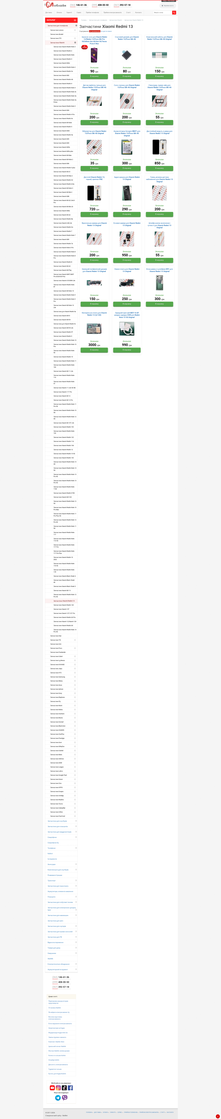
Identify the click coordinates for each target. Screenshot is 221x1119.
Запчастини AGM (56, 763)
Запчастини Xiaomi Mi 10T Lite (64, 423)
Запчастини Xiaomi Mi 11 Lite (63, 371)
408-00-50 (100, 5)
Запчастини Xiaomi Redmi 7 (63, 231)
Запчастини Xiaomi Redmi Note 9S (64, 352)
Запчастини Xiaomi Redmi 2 (63, 51)
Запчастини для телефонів (58, 25)
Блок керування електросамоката (60, 1023)
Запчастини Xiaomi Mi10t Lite (63, 328)
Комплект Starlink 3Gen (56, 1042)
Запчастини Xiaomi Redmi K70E (64, 493)
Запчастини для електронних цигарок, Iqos (62, 909)
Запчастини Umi (55, 644)
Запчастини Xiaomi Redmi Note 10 (65, 340)
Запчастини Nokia (56, 709)
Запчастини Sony (56, 693)
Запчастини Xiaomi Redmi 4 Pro (64, 114)
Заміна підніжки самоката (57, 1037)
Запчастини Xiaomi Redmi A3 (63, 625)
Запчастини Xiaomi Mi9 (61, 239)
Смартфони (52, 837)
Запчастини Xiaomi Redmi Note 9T (64, 383)
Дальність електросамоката (58, 1064)
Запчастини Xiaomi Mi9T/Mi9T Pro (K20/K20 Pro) (64, 275)
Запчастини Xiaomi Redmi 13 (64, 601)
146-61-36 (78, 5)
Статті (128, 12)
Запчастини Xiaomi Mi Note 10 (64, 291)
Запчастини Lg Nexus (57, 660)
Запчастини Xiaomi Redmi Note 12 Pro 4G (65, 521)
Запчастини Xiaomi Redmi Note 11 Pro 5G (65, 405)
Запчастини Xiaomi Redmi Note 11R (64, 571)
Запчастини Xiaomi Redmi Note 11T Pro (64, 546)
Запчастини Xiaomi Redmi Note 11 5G (65, 527)
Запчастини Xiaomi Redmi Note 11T (64, 533)
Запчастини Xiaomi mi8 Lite (63, 223)
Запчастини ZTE (55, 38)
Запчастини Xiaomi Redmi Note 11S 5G (64, 540)
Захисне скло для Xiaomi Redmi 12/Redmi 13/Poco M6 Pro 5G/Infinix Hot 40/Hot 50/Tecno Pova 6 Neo (94, 40)
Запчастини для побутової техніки (60, 902)
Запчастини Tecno (56, 804)
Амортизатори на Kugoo (56, 1028)
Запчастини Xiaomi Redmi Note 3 (65, 47)
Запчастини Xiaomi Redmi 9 (63, 336)
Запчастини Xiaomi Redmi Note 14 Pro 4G (65, 631)
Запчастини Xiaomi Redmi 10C (64, 427)
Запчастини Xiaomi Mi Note (63, 122)
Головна (84, 20)
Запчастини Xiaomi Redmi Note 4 (65, 88)
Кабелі (50, 853)
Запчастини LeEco (56, 771)
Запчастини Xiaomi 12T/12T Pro (64, 613)
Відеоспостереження (55, 942)
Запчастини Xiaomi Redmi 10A (64, 445)
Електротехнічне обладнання (59, 964)
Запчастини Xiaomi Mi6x (62, 211)
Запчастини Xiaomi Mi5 (61, 139)
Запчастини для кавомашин (58, 915)
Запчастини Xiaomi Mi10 (62, 316)
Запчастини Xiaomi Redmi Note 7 (65, 235)
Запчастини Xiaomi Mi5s (62, 147)
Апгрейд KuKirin (53, 1060)
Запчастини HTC (56, 673)
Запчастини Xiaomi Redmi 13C (64, 458)
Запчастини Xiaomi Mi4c (62, 63)
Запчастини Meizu (56, 681)
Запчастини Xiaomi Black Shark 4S (64, 581)
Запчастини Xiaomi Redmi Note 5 (65, 106)
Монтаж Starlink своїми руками (59, 1051)
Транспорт (52, 880)
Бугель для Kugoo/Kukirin (57, 1074)
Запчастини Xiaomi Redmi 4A (63, 79)
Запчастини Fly (55, 701)
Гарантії (69, 12)
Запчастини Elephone (57, 697)
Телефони (51, 848)
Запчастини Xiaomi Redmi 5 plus (64, 168)
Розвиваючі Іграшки (55, 875)
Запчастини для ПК (55, 937)
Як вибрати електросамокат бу (59, 1012)
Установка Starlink (54, 1008)
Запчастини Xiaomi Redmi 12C (64, 437)
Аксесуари (51, 864)
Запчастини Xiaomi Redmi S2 (63, 180)
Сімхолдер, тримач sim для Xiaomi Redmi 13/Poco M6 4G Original (159, 87)
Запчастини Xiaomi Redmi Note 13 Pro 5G (65, 482)
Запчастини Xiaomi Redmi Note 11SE (64, 488)
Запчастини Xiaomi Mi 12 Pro (63, 400)
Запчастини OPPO (56, 787)
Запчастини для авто (55, 921)
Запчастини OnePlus (57, 734)
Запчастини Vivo (55, 783)
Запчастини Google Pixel (58, 775)
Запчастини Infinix (56, 812)
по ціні (103, 31)
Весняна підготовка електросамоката (55, 1018)
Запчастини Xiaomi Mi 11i (62, 590)
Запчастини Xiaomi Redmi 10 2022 (63, 558)
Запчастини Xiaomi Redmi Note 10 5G (65, 411)
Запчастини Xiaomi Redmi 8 (63, 262)
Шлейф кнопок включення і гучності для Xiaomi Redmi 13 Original (159, 225)
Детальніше (94, 67)
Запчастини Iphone (56, 689)
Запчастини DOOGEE (57, 664)
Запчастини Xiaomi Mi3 (61, 143)
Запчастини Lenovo (56, 30)
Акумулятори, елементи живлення (60, 891)
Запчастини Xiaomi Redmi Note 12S (64, 432)
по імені (109, 31)
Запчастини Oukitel (56, 750)
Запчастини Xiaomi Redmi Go (63, 227)
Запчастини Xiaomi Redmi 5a (63, 135)
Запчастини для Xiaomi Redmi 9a (65, 311)
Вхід (164, 1)
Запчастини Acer (56, 742)
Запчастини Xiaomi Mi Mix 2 (63, 192)
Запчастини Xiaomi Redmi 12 (63, 449)
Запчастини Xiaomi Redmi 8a (63, 219)
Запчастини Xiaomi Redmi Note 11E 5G (64, 565)
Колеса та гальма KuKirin (57, 1055)
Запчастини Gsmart (57, 722)
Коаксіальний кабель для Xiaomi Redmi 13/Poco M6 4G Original (159, 38)
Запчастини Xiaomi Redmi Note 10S (64, 366)
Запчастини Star (55, 636)
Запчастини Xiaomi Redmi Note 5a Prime (65, 101)
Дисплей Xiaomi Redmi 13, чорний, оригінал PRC (94, 178)
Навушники (52, 953)
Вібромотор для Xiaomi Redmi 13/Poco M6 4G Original (94, 132)
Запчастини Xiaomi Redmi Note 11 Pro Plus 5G (65, 515)
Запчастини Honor (56, 779)
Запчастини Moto (56, 754)
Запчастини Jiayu (56, 668)
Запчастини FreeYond (57, 816)
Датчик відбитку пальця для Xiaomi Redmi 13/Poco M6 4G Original (94, 87)
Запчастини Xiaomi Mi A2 (62, 215)
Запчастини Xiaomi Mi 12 (62, 396)
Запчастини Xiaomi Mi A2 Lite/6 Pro (64, 201)
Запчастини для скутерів (57, 926)
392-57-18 (122, 5)
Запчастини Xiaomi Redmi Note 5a (65, 96)
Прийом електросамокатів (113, 12)
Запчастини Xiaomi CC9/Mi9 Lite (64, 280)
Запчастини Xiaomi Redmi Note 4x (65, 92)
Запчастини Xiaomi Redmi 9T (63, 332)
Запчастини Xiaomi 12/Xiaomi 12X (65, 621)
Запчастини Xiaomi (57, 43)
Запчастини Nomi (56, 705)
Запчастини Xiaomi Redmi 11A (64, 441)
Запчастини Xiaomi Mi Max (62, 155)
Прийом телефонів (92, 12)
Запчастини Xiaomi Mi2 (61, 75)
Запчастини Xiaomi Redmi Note (64, 55)
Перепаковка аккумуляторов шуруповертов (58, 1002)
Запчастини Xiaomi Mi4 (61, 110)
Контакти (138, 12)
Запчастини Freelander (58, 652)
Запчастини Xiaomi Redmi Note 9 (65, 295)
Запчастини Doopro (56, 791)
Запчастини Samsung (57, 677)
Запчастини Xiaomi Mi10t (62, 320)
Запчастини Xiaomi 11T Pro (63, 392)
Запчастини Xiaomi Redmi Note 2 (65, 67)
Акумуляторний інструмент (58, 969)
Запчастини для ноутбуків (57, 821)
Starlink (50, 959)
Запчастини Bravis (56, 718)
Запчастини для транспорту (58, 886)
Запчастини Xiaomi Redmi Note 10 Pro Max (65, 508)
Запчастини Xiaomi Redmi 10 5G (64, 454)
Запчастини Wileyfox (57, 746)
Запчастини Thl (55, 640)
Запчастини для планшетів (58, 826)
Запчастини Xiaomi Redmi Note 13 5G (65, 469)
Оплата (59, 12)
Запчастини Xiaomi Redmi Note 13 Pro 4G (65, 475)
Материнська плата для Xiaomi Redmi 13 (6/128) (94, 314)
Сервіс (79, 12)
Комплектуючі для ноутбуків (58, 870)
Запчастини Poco (56, 648)
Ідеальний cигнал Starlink (57, 1046)
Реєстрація (171, 1)
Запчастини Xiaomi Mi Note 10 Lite (64, 306)
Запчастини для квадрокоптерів (59, 832)
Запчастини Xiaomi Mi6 (61, 163)
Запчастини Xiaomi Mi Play (62, 270)
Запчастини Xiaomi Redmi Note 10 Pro (65, 345)
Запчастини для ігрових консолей (60, 932)
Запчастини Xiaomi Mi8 (61, 196)
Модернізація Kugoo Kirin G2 (58, 1033)
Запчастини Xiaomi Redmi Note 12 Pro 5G (65, 596)
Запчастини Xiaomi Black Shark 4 (65, 576)
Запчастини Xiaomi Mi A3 (62, 266)
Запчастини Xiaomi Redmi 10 (63, 357)
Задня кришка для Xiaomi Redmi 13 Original (127, 178)
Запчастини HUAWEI (57, 730)
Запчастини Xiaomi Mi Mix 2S (63, 206)
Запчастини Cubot (56, 656)
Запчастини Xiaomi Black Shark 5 (65, 586)
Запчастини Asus (56, 685)
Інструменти (52, 859)
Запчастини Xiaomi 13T (61, 609)
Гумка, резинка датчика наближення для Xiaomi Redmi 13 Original (159, 179)
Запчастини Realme (57, 800)
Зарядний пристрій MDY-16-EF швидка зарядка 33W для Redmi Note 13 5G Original (127, 315)
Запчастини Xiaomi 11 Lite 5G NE (65, 388)
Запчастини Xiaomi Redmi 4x (63, 118)
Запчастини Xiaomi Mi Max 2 (63, 176)
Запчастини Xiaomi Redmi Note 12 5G (65, 502)
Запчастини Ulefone (57, 759)
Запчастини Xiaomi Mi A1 (62, 172)
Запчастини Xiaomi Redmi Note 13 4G (65, 463)
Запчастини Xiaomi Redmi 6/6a (64, 184)
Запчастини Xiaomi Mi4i (62, 131)
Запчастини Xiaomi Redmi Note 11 (65, 361)
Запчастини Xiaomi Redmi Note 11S (64, 376)
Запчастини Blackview (57, 726)
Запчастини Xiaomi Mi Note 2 (63, 159)
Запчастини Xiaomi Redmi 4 (63, 83)
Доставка (48, 12)
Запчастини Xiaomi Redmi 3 (63, 59)
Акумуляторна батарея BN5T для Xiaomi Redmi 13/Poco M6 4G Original (127, 133)
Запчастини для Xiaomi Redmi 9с (65, 324)
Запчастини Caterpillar (57, 808)
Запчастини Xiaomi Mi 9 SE (63, 497)
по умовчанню (94, 31)
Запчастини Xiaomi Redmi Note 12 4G (65, 418)
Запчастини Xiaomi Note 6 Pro (64, 247)
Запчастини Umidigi (57, 795)
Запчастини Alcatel (56, 34)
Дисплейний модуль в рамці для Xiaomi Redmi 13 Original (159, 132)
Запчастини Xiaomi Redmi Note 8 (65, 252)
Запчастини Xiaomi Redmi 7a (63, 243)
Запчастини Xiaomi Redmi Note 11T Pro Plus (64, 552)
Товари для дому (54, 948)
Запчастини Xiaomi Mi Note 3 (63, 188)
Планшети (51, 897)
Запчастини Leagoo (57, 767)
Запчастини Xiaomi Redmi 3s (63, 71)
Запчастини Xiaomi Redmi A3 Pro (65, 617)
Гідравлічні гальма (54, 1069)
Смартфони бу (53, 843)
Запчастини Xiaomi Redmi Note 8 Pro (65, 257)
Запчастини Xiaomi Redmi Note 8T (64, 286)
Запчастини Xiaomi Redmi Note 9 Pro (65, 300)
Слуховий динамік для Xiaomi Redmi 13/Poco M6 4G (127, 38)
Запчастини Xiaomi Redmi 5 (63, 127)
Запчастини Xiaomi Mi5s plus (63, 151)
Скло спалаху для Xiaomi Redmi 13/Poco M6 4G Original (127, 86)
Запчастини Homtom (57, 714)
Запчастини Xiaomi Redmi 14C (64, 605)
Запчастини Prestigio (57, 738)
